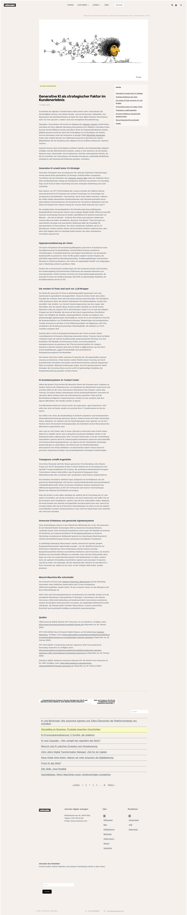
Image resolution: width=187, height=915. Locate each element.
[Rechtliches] (104, 816)
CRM (84, 347)
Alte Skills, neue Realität (53, 769)
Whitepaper (108, 820)
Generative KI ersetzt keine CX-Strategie (129, 93)
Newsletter (108, 848)
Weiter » (111, 785)
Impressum (133, 829)
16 (104, 785)
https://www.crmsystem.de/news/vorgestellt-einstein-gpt (61, 625)
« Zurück (76, 785)
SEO (50, 318)
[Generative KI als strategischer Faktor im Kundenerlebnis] (93, 50)
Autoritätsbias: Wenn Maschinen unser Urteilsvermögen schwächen (76, 774)
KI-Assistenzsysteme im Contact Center (129, 107)
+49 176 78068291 (94, 911)
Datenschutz (134, 820)
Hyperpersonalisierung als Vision (126, 97)
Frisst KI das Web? (51, 763)
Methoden (108, 834)
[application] (88, 5)
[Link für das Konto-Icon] (176, 5)
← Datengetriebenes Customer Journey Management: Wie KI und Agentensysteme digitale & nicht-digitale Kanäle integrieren (64, 701)
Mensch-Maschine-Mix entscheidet (127, 120)
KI (87, 138)
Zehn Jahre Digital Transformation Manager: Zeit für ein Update (74, 752)
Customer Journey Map (77, 178)
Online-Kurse (109, 839)
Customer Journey (89, 124)
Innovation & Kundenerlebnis (48, 86)
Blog (105, 825)
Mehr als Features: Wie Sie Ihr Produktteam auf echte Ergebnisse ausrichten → (104, 701)
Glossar (106, 843)
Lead (59, 350)
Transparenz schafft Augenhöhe (126, 110)
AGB (130, 825)
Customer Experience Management (76, 582)
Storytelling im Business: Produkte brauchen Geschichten (70, 729)
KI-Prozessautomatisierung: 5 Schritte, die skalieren (68, 735)
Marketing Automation (96, 135)
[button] (119, 5)
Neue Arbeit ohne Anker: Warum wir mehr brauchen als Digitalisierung (77, 757)
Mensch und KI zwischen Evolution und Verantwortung (69, 746)
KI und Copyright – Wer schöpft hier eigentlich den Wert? (70, 740)
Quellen (118, 123)
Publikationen (109, 829)
